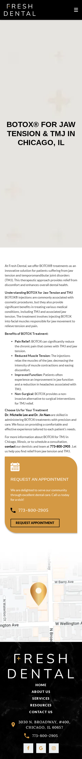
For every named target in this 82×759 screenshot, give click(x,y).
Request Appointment (35, 523)
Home (40, 685)
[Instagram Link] (54, 748)
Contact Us (41, 712)
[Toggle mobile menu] (76, 10)
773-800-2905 (60, 446)
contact (10, 446)
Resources (41, 705)
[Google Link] (41, 748)
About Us (41, 692)
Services (41, 698)
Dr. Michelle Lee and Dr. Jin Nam (27, 415)
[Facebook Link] (28, 748)
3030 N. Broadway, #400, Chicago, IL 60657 (44, 725)
